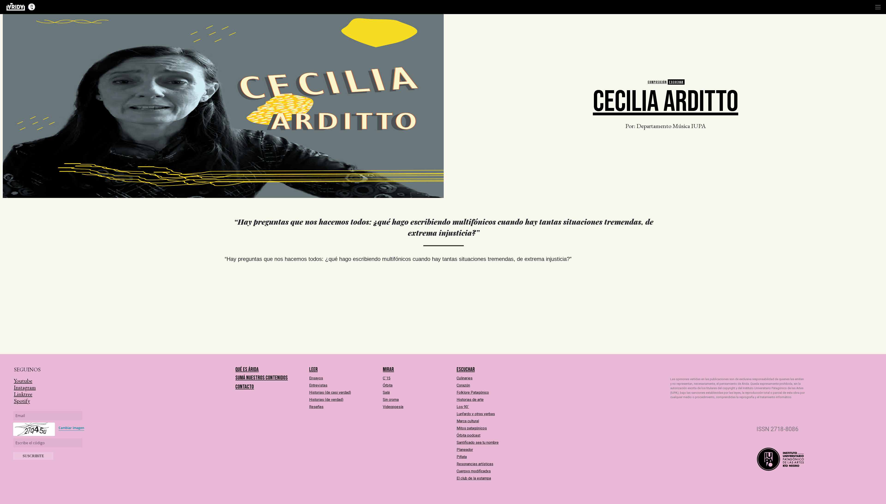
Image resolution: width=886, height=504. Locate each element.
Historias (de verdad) (326, 399)
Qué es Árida (247, 369)
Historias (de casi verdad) (330, 392)
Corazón (463, 385)
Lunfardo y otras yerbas (476, 414)
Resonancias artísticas (475, 464)
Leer (313, 369)
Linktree (23, 394)
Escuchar (676, 82)
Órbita (387, 385)
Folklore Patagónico (473, 392)
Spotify (22, 400)
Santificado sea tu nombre (478, 442)
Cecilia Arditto (665, 102)
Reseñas (316, 407)
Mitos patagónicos (472, 428)
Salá (386, 392)
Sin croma (391, 399)
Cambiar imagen (71, 428)
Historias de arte (470, 399)
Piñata (462, 457)
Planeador (465, 449)
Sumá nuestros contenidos (261, 377)
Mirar (388, 369)
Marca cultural (468, 421)
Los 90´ (463, 407)
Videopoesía (393, 407)
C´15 (386, 378)
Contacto (244, 386)
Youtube (23, 380)
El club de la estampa (474, 478)
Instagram (25, 387)
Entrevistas (318, 385)
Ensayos (316, 378)
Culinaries (465, 378)
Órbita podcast (468, 435)
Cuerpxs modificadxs (474, 471)
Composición (657, 82)
